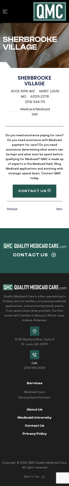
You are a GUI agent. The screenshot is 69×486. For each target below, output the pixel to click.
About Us (35, 409)
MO (23, 96)
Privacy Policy (34, 434)
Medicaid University (34, 418)
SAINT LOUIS (49, 91)
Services (35, 383)
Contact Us (34, 426)
